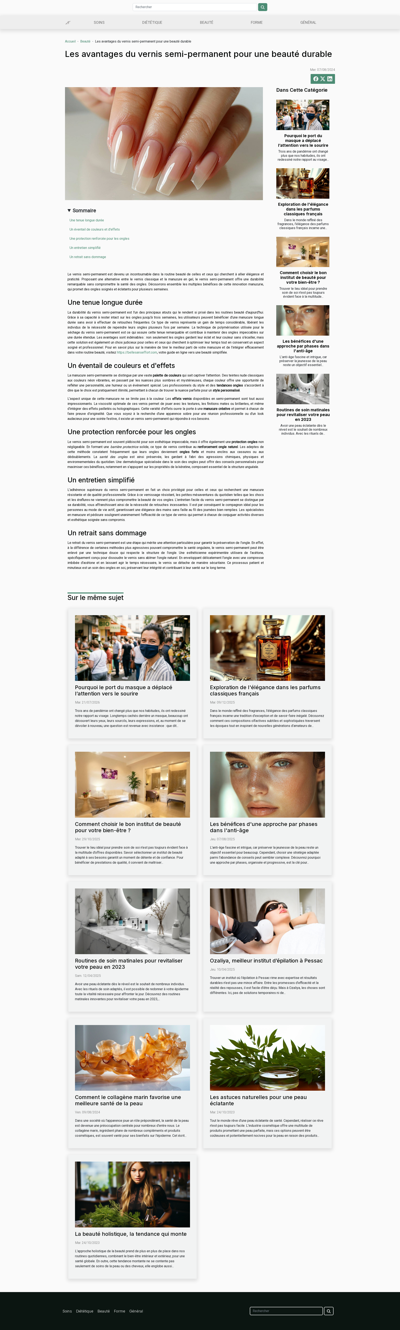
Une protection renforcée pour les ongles (99, 239)
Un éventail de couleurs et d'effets (95, 229)
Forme (257, 22)
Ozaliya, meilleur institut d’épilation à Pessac (266, 960)
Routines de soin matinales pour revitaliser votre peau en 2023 (303, 414)
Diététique (152, 22)
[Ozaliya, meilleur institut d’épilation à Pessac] (267, 921)
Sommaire (84, 210)
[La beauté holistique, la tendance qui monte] (132, 1194)
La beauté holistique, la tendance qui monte (131, 1234)
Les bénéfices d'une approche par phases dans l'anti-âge (303, 346)
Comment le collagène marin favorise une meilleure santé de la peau (128, 1100)
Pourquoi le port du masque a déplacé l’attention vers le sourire (303, 140)
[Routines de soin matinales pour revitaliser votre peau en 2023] (302, 389)
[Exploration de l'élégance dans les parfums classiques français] (302, 183)
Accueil (70, 41)
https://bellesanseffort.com (137, 352)
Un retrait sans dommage (88, 257)
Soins (99, 22)
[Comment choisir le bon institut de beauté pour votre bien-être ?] (302, 252)
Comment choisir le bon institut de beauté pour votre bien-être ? (303, 277)
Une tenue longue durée (87, 220)
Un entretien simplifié (85, 248)
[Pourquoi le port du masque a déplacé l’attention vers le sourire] (302, 115)
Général (308, 22)
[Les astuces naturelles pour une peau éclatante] (267, 1058)
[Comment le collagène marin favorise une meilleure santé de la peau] (132, 1058)
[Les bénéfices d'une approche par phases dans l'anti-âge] (302, 320)
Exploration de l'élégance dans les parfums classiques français (303, 209)
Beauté (206, 22)
